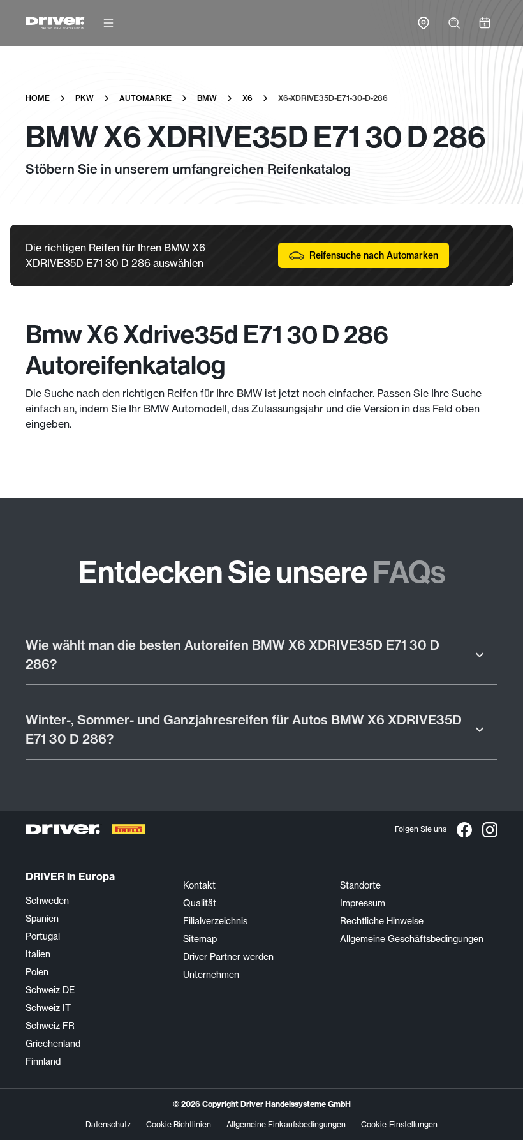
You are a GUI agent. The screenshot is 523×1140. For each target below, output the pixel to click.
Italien (38, 954)
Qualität (199, 903)
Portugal (43, 936)
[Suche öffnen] (454, 23)
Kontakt (199, 885)
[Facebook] (464, 829)
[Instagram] (489, 829)
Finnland (43, 1061)
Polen (37, 972)
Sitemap (200, 939)
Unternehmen (211, 974)
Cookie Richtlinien (178, 1124)
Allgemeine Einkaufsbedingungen (286, 1124)
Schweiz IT (48, 1008)
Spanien (42, 918)
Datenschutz (108, 1124)
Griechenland (53, 1043)
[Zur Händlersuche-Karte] (423, 23)
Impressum (362, 903)
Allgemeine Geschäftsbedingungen (411, 939)
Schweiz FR (50, 1025)
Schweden (47, 900)
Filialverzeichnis (215, 921)
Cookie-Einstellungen (399, 1124)
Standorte (360, 885)
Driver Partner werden (228, 957)
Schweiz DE (50, 990)
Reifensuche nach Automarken (373, 255)
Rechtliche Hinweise (382, 921)
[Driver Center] (55, 23)
